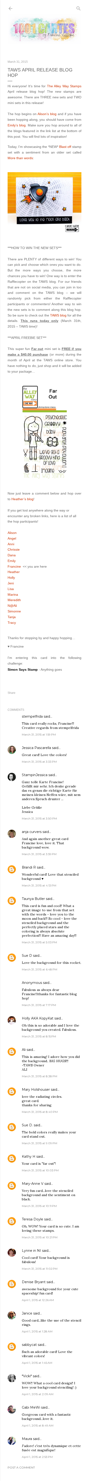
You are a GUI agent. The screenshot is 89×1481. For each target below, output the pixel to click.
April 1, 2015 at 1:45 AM (37, 1363)
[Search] (78, 7)
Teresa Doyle (32, 1219)
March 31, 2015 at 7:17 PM (39, 1005)
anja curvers (32, 832)
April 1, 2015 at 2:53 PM (37, 1457)
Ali (24, 1050)
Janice (27, 1313)
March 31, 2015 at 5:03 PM (39, 942)
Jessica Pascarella (36, 748)
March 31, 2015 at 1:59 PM (39, 734)
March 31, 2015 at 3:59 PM (39, 854)
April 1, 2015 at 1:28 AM (37, 1331)
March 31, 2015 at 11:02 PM (39, 1268)
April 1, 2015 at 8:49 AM (37, 1425)
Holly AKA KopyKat (37, 1018)
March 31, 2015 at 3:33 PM (39, 761)
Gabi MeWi (31, 1407)
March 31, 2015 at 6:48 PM (39, 969)
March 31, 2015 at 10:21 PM (39, 1237)
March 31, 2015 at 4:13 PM (39, 885)
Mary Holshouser (36, 1089)
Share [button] (11, 693)
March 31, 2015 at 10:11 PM (39, 1206)
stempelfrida (32, 716)
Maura (27, 1439)
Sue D (27, 955)
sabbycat (29, 1345)
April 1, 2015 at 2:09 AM (37, 1394)
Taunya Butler (33, 899)
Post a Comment (21, 1467)
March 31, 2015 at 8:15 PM (39, 1036)
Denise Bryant (34, 1282)
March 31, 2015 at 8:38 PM (39, 1076)
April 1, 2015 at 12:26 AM (38, 1300)
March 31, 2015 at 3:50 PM (39, 818)
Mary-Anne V (32, 1183)
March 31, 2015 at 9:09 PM (39, 1143)
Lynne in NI (31, 1250)
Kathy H (28, 1156)
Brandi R (29, 867)
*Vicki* (27, 1376)
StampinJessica (34, 775)
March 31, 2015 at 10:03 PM (40, 1170)
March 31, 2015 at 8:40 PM (40, 1112)
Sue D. (27, 1125)
